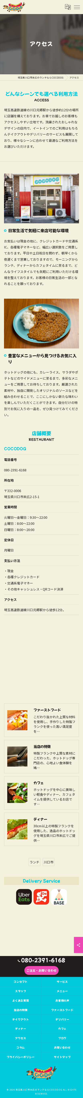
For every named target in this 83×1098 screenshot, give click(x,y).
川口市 (48, 862)
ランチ (34, 862)
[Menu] (76, 6)
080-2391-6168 (15, 470)
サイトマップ (62, 1057)
